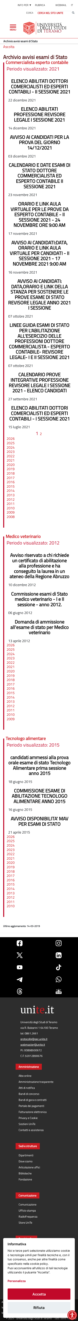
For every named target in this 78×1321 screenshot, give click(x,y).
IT (72, 5)
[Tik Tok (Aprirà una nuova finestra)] (59, 967)
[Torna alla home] (45, 28)
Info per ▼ (25, 5)
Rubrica (40, 5)
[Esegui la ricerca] (73, 13)
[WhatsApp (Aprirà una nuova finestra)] (59, 979)
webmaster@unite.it (32, 1044)
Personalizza (17, 1281)
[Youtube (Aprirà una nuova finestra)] (20, 967)
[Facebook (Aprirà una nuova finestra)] (20, 943)
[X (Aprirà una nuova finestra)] (20, 955)
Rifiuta (39, 1308)
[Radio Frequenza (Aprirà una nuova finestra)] (59, 991)
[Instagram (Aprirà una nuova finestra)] (59, 943)
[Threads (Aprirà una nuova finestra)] (20, 991)
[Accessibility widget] (72, 1315)
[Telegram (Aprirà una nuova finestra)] (20, 979)
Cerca (29, 13)
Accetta (39, 1294)
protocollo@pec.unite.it (33, 1039)
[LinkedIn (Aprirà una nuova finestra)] (59, 955)
